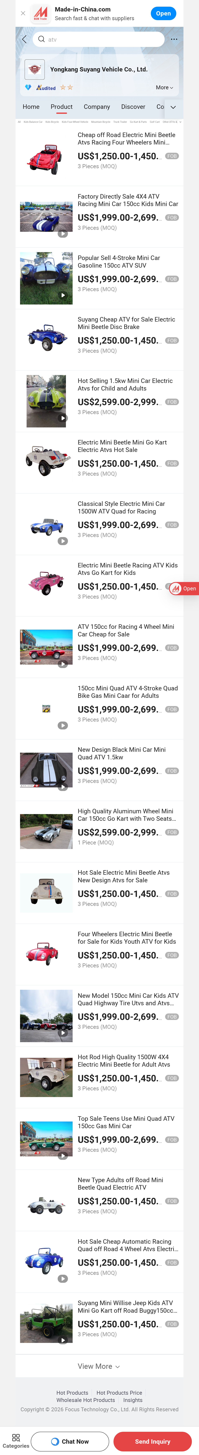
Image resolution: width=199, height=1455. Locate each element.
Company (97, 106)
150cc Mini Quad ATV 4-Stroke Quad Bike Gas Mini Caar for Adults (128, 692)
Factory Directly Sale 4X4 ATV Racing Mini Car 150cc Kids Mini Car (128, 200)
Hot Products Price (119, 1392)
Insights (133, 1400)
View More (96, 1366)
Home (31, 106)
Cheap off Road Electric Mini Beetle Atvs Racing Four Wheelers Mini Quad (126, 142)
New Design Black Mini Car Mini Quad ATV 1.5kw (122, 753)
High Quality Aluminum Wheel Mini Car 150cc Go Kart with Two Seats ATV (125, 818)
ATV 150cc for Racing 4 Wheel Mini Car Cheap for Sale (126, 630)
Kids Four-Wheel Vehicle (75, 122)
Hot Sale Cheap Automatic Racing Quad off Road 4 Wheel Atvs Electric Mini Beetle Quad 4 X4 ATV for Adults (128, 1252)
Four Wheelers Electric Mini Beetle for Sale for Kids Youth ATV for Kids (127, 938)
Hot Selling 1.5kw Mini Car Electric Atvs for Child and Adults (125, 384)
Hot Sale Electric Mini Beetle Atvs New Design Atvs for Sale (124, 876)
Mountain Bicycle (100, 122)
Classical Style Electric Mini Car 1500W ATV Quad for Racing (121, 507)
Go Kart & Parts (138, 122)
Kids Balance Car (33, 122)
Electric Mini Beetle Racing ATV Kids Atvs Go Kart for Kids (128, 569)
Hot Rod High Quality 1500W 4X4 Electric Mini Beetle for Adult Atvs (124, 1060)
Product (62, 106)
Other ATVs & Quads (174, 122)
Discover (133, 106)
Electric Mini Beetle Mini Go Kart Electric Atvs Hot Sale (122, 446)
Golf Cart (155, 122)
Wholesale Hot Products (85, 1400)
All (19, 122)
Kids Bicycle (52, 122)
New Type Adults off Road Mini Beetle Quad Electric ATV (120, 1183)
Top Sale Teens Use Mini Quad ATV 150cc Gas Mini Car (126, 1122)
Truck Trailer (120, 122)
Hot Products (72, 1392)
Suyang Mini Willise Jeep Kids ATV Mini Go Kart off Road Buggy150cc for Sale (125, 1310)
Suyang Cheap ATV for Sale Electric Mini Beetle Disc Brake (126, 323)
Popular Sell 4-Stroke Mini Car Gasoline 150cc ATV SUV (119, 261)
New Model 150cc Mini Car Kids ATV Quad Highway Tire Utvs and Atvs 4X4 (128, 1003)
